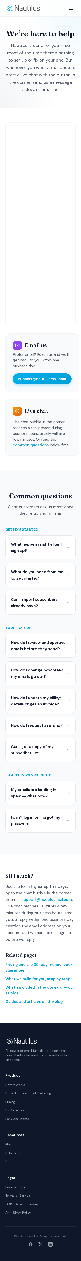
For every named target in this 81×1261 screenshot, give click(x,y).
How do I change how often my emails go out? (37, 673)
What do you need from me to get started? (37, 575)
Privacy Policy (15, 1187)
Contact (11, 1161)
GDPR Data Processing (22, 1204)
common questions (31, 445)
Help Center (14, 1153)
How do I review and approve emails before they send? (38, 646)
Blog (8, 1144)
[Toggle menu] (71, 8)
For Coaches (14, 1110)
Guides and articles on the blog (34, 1001)
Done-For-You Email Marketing (28, 1093)
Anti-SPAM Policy (18, 1212)
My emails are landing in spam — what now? (33, 793)
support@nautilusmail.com (42, 378)
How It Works (15, 1085)
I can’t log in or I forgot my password (36, 820)
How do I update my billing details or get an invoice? (36, 701)
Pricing (10, 1102)
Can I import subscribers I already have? (35, 603)
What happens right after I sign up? (36, 547)
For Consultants (17, 1119)
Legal (10, 1177)
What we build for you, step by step (37, 978)
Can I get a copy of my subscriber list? (32, 750)
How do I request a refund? (37, 725)
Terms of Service (17, 1196)
